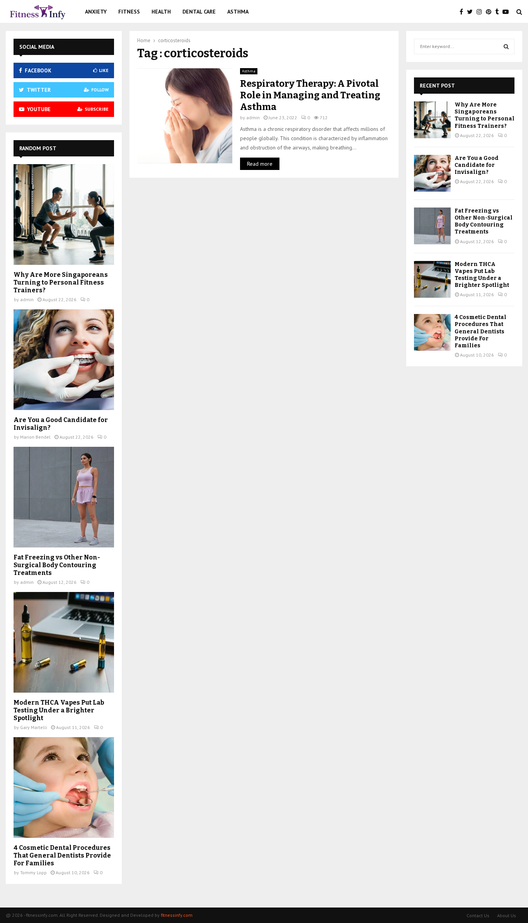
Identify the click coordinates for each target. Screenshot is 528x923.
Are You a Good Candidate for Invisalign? (477, 165)
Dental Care (199, 11)
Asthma (238, 11)
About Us (506, 915)
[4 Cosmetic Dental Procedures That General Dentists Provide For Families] (64, 787)
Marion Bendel (35, 437)
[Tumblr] (498, 11)
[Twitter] (472, 11)
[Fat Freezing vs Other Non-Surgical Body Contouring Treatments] (64, 497)
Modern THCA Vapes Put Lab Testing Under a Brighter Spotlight (59, 710)
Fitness (129, 11)
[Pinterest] (490, 11)
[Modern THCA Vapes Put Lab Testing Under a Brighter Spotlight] (64, 642)
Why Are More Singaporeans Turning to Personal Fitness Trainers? (61, 282)
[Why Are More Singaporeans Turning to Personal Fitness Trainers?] (64, 214)
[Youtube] (507, 11)
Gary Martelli (33, 727)
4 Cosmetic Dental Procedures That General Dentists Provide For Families (62, 855)
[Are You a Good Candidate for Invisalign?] (64, 359)
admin (253, 117)
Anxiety (96, 11)
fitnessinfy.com (176, 915)
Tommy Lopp (33, 872)
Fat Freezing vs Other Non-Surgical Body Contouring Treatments (57, 565)
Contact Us (478, 915)
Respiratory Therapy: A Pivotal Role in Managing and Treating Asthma (310, 95)
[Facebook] (463, 11)
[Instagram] (481, 11)
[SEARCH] (506, 46)
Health (161, 11)
